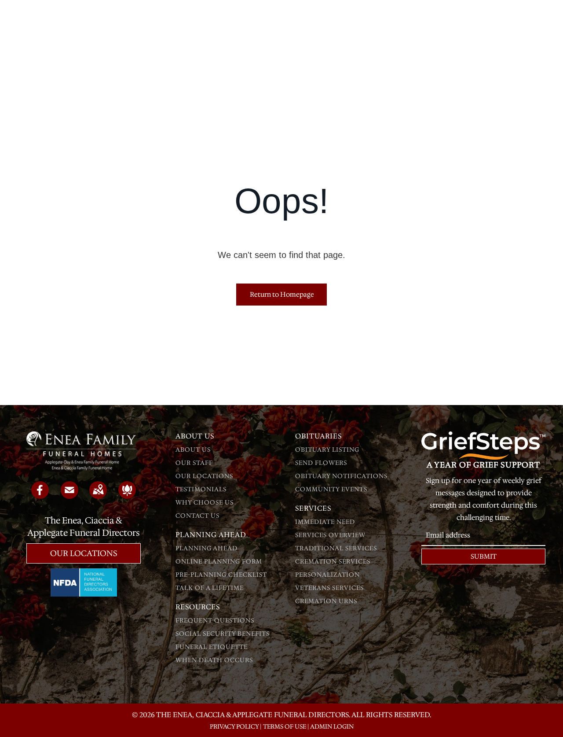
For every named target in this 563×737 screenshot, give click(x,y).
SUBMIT (484, 556)
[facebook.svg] (40, 495)
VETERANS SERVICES (329, 588)
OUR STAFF (194, 463)
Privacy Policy (234, 726)
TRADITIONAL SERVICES (336, 548)
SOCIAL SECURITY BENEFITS (222, 634)
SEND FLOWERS (321, 463)
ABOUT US (193, 449)
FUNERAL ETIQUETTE (211, 647)
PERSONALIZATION (327, 575)
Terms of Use (284, 726)
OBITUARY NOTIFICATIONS (341, 476)
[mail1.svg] (69, 495)
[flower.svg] (127, 495)
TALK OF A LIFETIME (209, 588)
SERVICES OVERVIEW (330, 535)
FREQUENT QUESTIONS (214, 620)
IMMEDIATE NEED (325, 522)
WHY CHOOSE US (204, 502)
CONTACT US (197, 516)
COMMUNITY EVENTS (331, 489)
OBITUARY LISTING (327, 449)
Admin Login (332, 726)
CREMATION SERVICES (332, 561)
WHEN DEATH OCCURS (214, 660)
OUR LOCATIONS (204, 476)
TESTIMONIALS (201, 489)
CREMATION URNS (326, 601)
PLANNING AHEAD (206, 548)
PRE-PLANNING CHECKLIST (221, 575)
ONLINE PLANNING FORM (218, 561)
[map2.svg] (98, 495)
